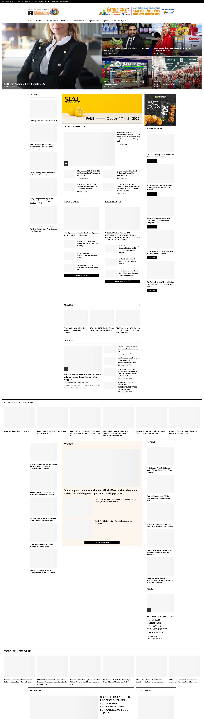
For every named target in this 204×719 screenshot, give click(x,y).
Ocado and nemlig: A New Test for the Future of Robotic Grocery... (75, 330)
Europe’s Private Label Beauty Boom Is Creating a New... (87, 255)
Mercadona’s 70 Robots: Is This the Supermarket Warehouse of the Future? (88, 173)
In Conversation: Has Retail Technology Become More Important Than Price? (127, 173)
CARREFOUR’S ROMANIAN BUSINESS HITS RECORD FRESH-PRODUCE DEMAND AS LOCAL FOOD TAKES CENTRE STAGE (122, 236)
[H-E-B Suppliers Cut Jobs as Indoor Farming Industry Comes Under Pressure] (160, 173)
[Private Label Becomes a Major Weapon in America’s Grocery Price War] (69, 244)
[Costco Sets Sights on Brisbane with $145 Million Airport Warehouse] (43, 161)
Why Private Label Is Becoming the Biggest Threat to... (87, 267)
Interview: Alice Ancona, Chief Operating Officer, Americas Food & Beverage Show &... (85, 433)
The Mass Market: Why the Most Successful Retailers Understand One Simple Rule (128, 330)
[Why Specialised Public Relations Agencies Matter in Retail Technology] (81, 218)
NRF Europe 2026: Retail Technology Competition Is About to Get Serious (87, 186)
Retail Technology (118, 21)
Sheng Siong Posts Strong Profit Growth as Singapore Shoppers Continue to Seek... (41, 201)
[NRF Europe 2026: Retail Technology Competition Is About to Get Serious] (69, 187)
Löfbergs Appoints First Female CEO (24, 83)
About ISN (19, 1)
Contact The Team (31, 1)
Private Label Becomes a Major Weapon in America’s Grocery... (87, 243)
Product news (51, 21)
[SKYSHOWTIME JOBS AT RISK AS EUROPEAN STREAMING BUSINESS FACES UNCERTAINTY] (160, 603)
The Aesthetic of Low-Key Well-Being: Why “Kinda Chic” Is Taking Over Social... (160, 284)
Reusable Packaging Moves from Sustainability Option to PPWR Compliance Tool (158, 220)
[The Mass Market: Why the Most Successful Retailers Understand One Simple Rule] (128, 318)
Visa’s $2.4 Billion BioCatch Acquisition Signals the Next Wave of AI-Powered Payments (160, 580)
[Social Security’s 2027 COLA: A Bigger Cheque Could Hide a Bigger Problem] (160, 456)
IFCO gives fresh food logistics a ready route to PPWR (127, 261)
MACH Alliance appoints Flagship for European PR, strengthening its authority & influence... (52, 682)
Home (29, 21)
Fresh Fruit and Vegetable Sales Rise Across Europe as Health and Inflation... (129, 273)
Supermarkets (93, 21)
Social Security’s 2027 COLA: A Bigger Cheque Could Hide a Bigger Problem (160, 470)
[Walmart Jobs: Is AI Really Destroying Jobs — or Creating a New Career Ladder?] (184, 417)
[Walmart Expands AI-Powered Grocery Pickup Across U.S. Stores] (43, 558)
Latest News (38, 21)
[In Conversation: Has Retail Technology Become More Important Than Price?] (109, 174)
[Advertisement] (102, 294)
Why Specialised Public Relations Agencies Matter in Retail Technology (81, 234)
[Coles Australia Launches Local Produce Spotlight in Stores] (43, 532)
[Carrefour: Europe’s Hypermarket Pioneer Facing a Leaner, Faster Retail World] (78, 507)
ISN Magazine (69, 382)
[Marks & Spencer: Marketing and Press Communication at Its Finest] (43, 480)
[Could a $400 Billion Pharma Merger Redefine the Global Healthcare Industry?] (160, 538)
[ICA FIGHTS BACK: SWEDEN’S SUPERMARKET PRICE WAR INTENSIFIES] (110, 385)
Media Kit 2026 (44, 1)
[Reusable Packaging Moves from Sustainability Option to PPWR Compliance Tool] (160, 206)
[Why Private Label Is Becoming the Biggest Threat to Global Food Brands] (69, 268)
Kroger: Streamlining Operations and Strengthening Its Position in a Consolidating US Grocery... (43, 466)
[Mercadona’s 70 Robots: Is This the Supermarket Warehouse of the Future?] (69, 174)
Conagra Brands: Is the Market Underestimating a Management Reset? (158, 498)
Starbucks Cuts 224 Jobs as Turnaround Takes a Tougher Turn (128, 349)
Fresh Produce (79, 21)
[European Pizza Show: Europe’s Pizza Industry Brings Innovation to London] (19, 666)
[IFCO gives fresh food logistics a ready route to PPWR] (111, 262)
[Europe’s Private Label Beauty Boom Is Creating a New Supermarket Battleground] (69, 256)
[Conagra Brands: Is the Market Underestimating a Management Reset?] (160, 484)
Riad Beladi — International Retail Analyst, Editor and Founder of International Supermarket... (115, 433)
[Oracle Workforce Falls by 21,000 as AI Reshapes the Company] (160, 239)
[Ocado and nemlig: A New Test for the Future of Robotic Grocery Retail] (76, 318)
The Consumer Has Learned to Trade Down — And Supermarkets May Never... (129, 360)
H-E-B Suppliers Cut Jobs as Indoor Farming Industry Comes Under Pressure (160, 188)
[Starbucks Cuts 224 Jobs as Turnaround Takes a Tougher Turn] (110, 349)
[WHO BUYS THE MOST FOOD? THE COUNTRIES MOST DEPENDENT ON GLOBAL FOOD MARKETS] (110, 372)
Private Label (65, 21)
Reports (105, 21)
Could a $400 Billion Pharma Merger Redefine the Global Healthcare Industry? (160, 552)
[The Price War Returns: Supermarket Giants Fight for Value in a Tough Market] (43, 506)
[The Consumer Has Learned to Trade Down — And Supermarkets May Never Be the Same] (110, 361)
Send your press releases (59, 1)
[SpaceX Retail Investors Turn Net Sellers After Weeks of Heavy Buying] (160, 512)
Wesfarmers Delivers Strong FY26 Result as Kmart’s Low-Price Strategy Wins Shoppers (82, 377)
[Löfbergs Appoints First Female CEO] (43, 109)
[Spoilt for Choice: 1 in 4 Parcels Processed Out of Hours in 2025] (78, 529)
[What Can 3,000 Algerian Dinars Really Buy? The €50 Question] (102, 318)
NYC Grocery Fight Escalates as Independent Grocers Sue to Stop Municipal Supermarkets (42, 147)
